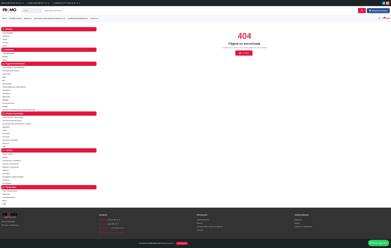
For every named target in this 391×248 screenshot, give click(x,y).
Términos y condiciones (9, 225)
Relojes (5, 106)
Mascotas (6, 97)
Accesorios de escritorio (12, 120)
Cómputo (6, 133)
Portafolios (6, 183)
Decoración (7, 84)
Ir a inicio (245, 53)
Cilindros (5, 36)
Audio (4, 130)
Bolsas (4, 157)
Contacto (94, 18)
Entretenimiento (8, 197)
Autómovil (6, 74)
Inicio (4, 18)
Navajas (5, 100)
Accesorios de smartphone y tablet (16, 124)
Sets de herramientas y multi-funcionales (18, 110)
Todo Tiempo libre (9, 191)
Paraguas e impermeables (13, 177)
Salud (4, 60)
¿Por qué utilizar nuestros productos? (49, 18)
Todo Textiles (7, 154)
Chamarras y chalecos (11, 160)
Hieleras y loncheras (10, 167)
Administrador (182, 243)
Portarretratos (8, 103)
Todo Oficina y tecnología (12, 117)
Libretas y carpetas (10, 140)
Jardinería (6, 90)
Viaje (4, 204)
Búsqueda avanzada (380, 11)
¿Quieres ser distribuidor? (77, 18)
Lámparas (6, 93)
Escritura (5, 137)
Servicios (28, 18)
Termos (5, 42)
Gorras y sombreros (10, 164)
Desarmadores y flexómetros (14, 87)
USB (3, 146)
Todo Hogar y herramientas (13, 67)
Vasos (4, 46)
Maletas (5, 170)
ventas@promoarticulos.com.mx (114, 232)
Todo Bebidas (7, 33)
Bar (3, 80)
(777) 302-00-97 (117, 228)
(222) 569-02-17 (113, 224)
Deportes (6, 194)
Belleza (5, 57)
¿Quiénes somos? (15, 18)
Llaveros (5, 143)
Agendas (5, 127)
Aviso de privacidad (8, 222)
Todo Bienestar (8, 53)
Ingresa (297, 223)
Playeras (5, 180)
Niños (4, 200)
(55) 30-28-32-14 (114, 220)
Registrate (298, 220)
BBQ (4, 77)
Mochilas (5, 173)
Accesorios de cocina (10, 71)
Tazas (4, 39)
